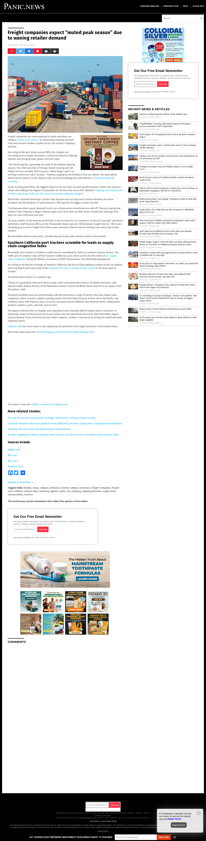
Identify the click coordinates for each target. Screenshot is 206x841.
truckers (28, 494)
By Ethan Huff (153, 304)
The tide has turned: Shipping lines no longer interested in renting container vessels (52, 418)
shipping (76, 491)
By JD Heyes (154, 194)
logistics (54, 491)
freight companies (101, 487)
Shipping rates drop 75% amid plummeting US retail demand (39, 429)
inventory (44, 491)
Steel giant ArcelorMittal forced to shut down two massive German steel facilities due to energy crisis (165, 232)
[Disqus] (65, 681)
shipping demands (91, 491)
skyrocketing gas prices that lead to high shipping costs (65, 332)
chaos (36, 487)
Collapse (44, 487)
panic (185, 6)
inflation (18, 491)
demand (54, 487)
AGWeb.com (14, 449)
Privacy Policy (103, 831)
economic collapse (68, 487)
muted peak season (28, 140)
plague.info (198, 6)
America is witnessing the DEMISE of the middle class (163, 114)
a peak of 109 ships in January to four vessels (71, 268)
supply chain (109, 491)
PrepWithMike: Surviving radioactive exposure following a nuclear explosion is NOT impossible (165, 125)
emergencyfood (171, 6)
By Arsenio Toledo (156, 161)
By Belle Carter (155, 129)
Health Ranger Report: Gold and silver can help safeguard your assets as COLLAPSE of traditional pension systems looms (167, 243)
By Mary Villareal (155, 117)
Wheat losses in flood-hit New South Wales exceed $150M (165, 309)
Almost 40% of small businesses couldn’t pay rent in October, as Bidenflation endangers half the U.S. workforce (168, 189)
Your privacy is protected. (22, 537)
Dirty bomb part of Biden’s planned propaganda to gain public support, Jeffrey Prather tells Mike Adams (167, 221)
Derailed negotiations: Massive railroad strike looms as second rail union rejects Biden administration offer (63, 434)
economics (85, 487)
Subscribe (163, 837)
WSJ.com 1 (13, 455)
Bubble (27, 487)
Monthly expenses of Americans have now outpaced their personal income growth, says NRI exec (165, 275)
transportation (15, 494)
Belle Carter (29, 45)
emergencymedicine (149, 6)
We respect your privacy (88, 817)
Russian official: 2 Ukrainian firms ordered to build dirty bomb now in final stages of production (167, 286)
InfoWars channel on (49, 404)
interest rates (31, 491)
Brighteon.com (15, 466)
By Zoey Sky (154, 140)
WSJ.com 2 (13, 461)
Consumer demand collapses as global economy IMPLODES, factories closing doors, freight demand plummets (65, 423)
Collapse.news (15, 326)
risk (68, 491)
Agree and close (178, 825)
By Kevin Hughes (155, 237)
